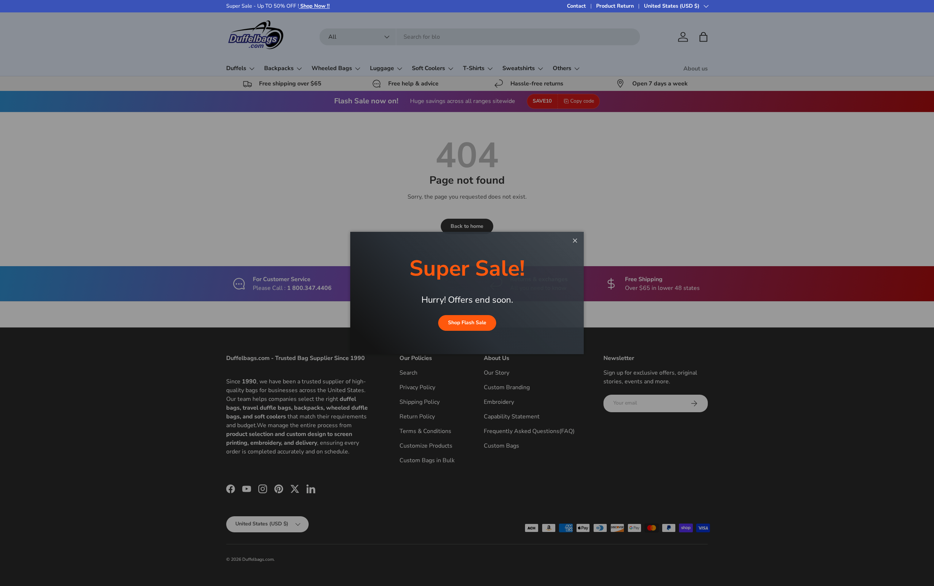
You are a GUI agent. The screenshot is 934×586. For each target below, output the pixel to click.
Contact (576, 5)
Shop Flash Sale (467, 322)
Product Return (615, 5)
